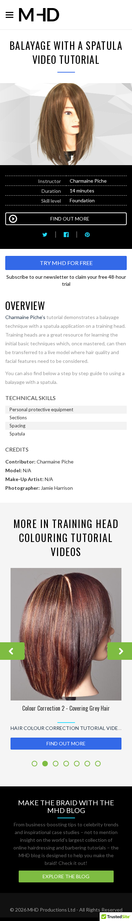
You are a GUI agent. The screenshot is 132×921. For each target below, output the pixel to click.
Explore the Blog (66, 876)
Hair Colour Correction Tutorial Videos (68, 728)
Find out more (66, 743)
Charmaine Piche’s (25, 317)
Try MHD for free (66, 262)
